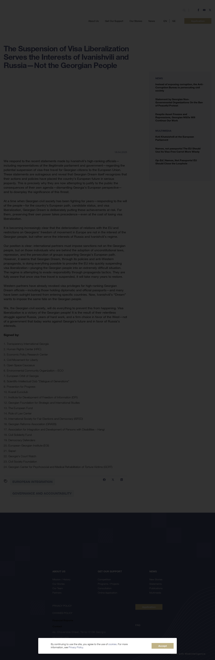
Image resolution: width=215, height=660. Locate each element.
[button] (163, 646)
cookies (112, 644)
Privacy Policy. (76, 647)
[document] (107, 330)
